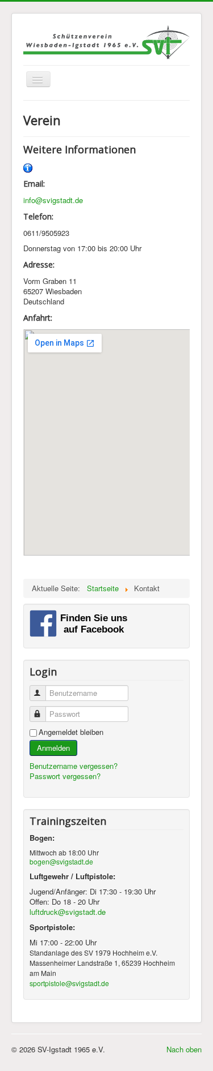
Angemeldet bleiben (71, 732)
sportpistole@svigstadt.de (69, 983)
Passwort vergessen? (65, 776)
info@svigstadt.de (53, 200)
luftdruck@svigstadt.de (68, 911)
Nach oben (184, 1049)
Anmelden (53, 747)
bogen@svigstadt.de (61, 861)
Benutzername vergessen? (74, 765)
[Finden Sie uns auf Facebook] (81, 622)
